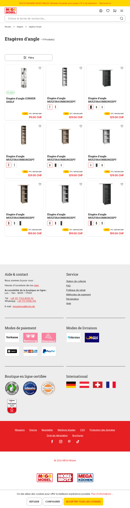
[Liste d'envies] (107, 10)
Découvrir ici (105, 3)
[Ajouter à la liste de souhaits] (40, 68)
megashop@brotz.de (24, 306)
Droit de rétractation (57, 435)
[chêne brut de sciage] (55, 107)
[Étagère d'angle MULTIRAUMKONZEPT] (65, 78)
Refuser (34, 501)
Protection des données (102, 430)
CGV (82, 430)
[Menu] (121, 10)
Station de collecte (76, 281)
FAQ (68, 285)
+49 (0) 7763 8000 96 (21, 298)
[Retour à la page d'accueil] (11, 10)
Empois (33, 430)
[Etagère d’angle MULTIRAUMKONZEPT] (106, 78)
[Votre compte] (100, 10)
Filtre (31, 57)
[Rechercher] (122, 18)
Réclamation (72, 299)
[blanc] (49, 107)
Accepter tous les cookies (83, 501)
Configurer (52, 501)
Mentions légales (66, 430)
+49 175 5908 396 (26, 301)
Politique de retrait (75, 290)
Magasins (20, 430)
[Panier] (114, 10)
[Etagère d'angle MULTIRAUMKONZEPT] (24, 194)
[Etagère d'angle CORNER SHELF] (24, 78)
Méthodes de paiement (78, 294)
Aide (68, 303)
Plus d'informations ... (102, 493)
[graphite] (90, 107)
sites (36, 285)
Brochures (77, 435)
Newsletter (47, 430)
